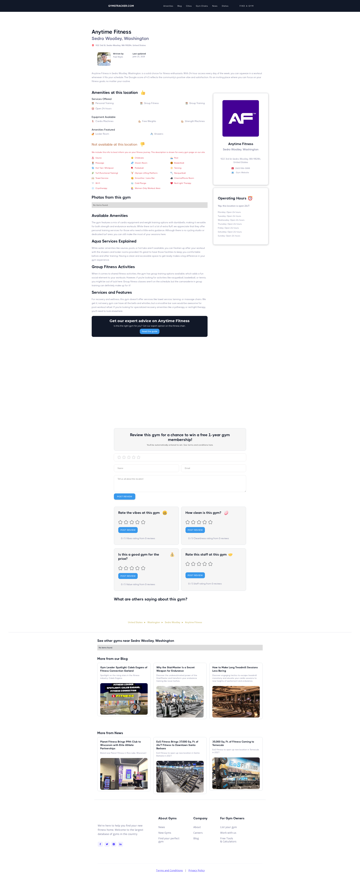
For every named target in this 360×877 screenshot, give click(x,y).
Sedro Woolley (172, 622)
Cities (189, 6)
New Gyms (164, 832)
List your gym (228, 827)
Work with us (228, 832)
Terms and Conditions (169, 870)
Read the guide (149, 331)
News (215, 6)
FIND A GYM (247, 6)
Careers (198, 832)
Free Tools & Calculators (228, 840)
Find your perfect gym (168, 840)
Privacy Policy (196, 870)
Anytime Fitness (193, 622)
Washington (153, 622)
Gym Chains (202, 6)
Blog (179, 6)
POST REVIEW (128, 530)
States (225, 6)
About (197, 827)
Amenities (168, 6)
